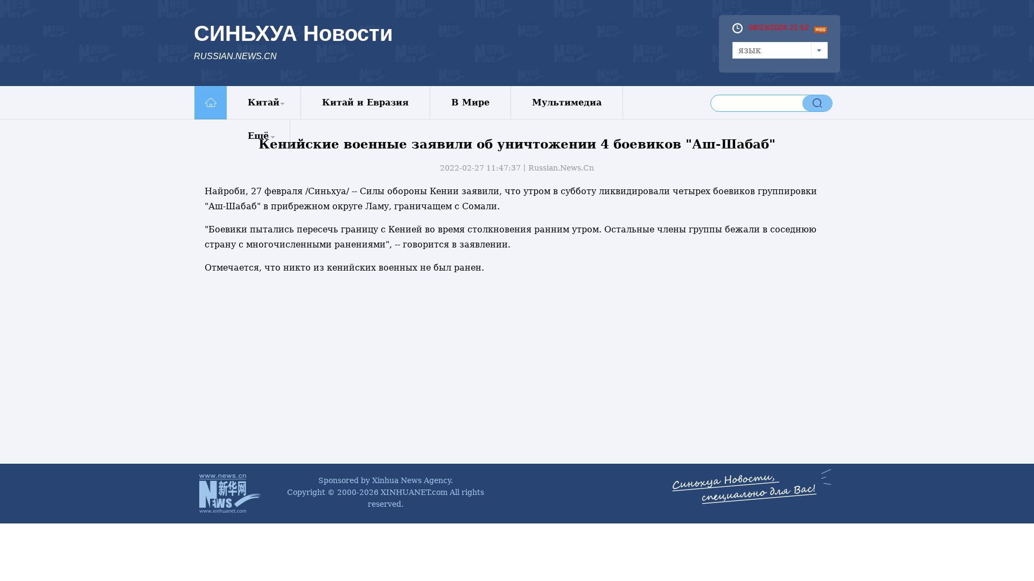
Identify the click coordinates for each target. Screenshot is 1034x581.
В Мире (470, 102)
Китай (264, 102)
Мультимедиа (567, 102)
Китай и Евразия (365, 102)
